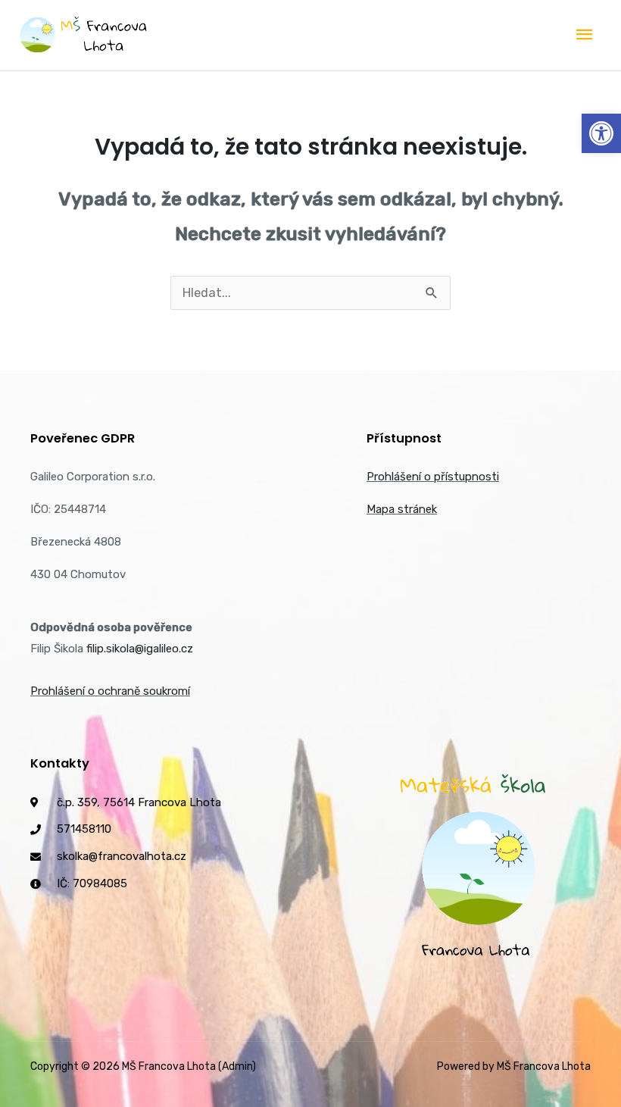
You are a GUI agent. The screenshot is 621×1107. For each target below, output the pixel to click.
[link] (601, 133)
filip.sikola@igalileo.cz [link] (139, 648)
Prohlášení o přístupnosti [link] (433, 476)
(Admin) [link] (237, 1066)
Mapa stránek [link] (402, 509)
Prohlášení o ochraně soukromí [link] (110, 691)
